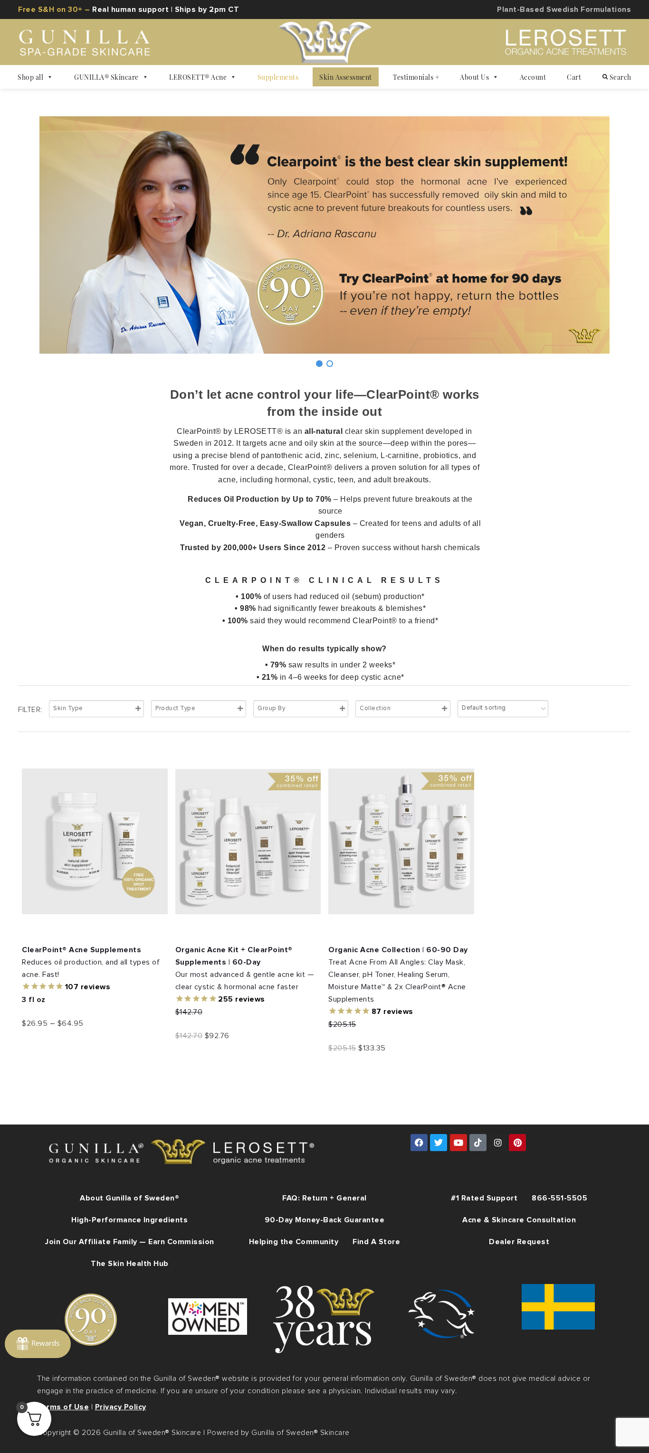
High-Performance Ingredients (129, 1220)
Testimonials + (416, 77)
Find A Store (376, 1242)
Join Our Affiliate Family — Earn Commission (129, 1242)
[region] (324, 242)
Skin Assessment (345, 77)
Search (619, 77)
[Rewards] (38, 1344)
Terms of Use (63, 1407)
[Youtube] (458, 1142)
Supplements (278, 77)
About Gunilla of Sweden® (129, 1198)
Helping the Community (294, 1242)
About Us (474, 77)
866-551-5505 (559, 1198)
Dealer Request (519, 1242)
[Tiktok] (478, 1142)
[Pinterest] (517, 1142)
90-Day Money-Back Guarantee (325, 1220)
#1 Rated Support (484, 1198)
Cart (574, 77)
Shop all (30, 77)
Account (533, 77)
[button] (319, 363)
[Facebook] (419, 1142)
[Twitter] (438, 1142)
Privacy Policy (120, 1407)
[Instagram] (497, 1142)
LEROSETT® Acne (198, 77)
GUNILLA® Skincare (106, 77)
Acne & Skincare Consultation (519, 1220)
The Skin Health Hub (130, 1263)
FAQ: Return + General (324, 1198)
